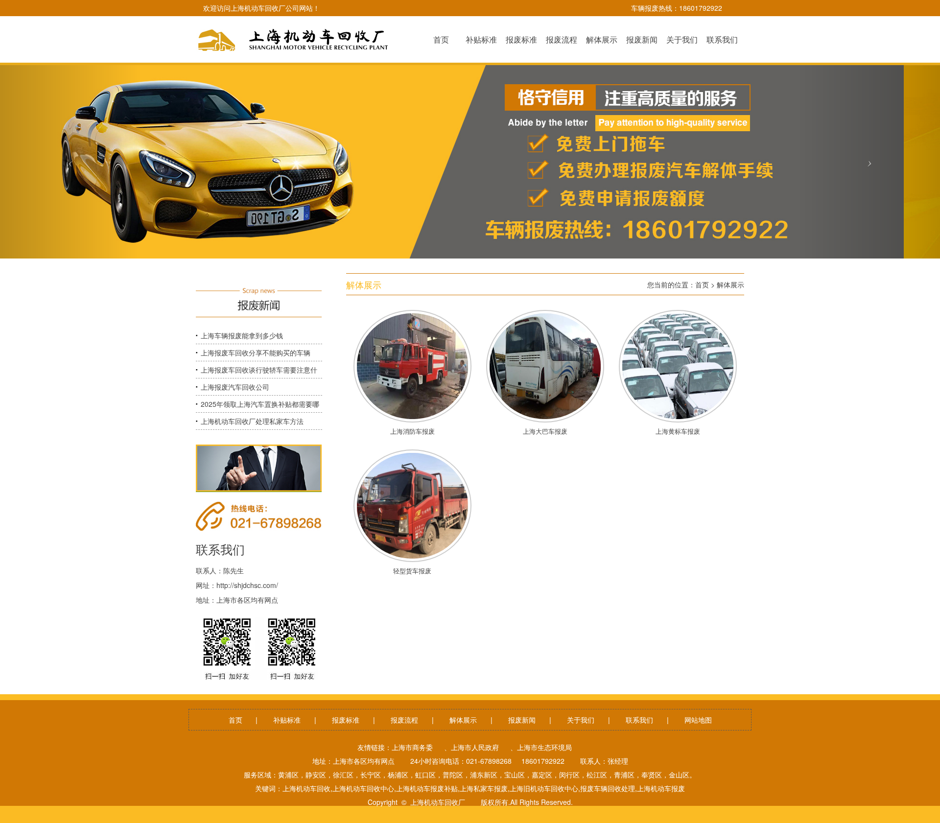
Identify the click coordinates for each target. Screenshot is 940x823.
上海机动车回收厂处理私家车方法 (252, 421)
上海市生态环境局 (544, 747)
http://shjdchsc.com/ (247, 585)
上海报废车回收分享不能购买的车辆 (255, 352)
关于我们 (580, 720)
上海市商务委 (412, 747)
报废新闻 (522, 720)
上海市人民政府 (475, 747)
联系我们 (639, 720)
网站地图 (698, 720)
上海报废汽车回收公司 (235, 387)
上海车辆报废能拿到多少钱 (242, 335)
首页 (702, 284)
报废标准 (345, 720)
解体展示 (730, 284)
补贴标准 (287, 720)
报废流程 (404, 720)
